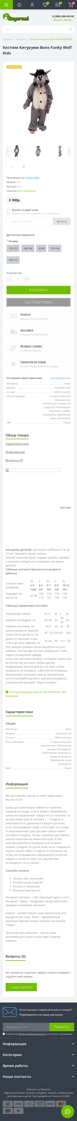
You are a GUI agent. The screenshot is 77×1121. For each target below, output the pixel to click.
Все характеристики (60, 377)
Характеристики (17, 444)
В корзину (38, 290)
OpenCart (46, 1089)
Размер (12, 241)
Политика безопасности (32, 1034)
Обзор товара (17, 435)
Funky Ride (32, 177)
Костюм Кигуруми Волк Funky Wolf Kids (35, 692)
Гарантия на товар (33, 362)
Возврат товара (31, 346)
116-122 (13, 248)
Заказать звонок (62, 19)
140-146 (28, 248)
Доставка (26, 330)
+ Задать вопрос (21, 987)
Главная (7, 39)
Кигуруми (21, 39)
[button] (32, 4)
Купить (62, 221)
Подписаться (62, 1026)
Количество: (14, 273)
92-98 (41, 248)
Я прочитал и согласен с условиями (39, 1034)
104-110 (13, 260)
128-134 (54, 248)
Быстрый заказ (38, 302)
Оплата (25, 314)
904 (63, 692)
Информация (15, 452)
